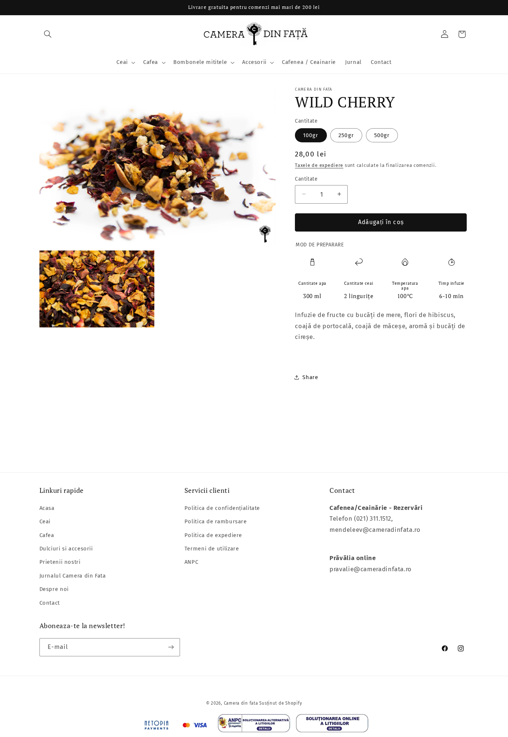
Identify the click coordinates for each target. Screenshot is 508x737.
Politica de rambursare (215, 521)
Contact (49, 602)
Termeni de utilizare (211, 548)
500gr (382, 135)
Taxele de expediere (319, 165)
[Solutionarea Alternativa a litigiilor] (254, 725)
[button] (48, 34)
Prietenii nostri (60, 562)
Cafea (46, 535)
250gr (346, 135)
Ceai (45, 521)
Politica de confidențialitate (222, 508)
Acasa (47, 508)
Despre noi (54, 589)
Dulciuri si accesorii (66, 548)
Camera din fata (241, 703)
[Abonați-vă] (170, 647)
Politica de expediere (213, 535)
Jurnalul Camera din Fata (72, 575)
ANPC (191, 562)
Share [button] (310, 377)
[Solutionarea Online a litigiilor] (332, 725)
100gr (310, 135)
